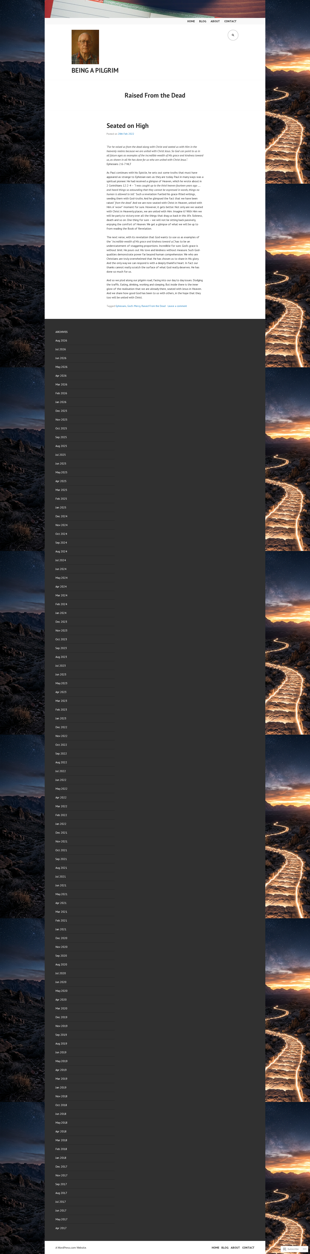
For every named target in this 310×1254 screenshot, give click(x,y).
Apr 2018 (61, 1131)
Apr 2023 (61, 692)
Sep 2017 (61, 1184)
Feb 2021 (61, 920)
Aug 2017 (61, 1193)
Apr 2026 (61, 375)
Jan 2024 (60, 613)
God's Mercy (133, 306)
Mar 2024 (61, 595)
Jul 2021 (60, 876)
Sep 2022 (61, 753)
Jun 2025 (60, 463)
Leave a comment (177, 306)
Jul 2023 (60, 665)
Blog (202, 21)
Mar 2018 (61, 1140)
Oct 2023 (61, 639)
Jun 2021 (60, 885)
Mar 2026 (61, 384)
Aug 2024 (61, 551)
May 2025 (61, 472)
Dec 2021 (61, 832)
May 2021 (61, 894)
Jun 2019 (60, 1052)
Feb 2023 (61, 709)
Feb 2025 (61, 498)
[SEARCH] (233, 35)
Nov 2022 (61, 736)
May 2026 (61, 367)
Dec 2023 (61, 621)
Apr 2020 (61, 999)
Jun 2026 (60, 358)
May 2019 (61, 1061)
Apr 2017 (61, 1228)
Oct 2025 (61, 428)
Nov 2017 (61, 1175)
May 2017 (61, 1219)
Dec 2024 (61, 516)
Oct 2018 (61, 1105)
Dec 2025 (61, 410)
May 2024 (61, 577)
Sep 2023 (61, 648)
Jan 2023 (60, 718)
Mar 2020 (61, 1008)
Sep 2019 (61, 1034)
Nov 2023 (61, 630)
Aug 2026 (61, 340)
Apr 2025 (61, 481)
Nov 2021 (61, 841)
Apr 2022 (61, 797)
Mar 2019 (61, 1078)
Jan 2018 (60, 1157)
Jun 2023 (60, 674)
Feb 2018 (61, 1149)
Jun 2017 (60, 1210)
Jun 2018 (60, 1114)
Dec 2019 (61, 1017)
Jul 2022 (60, 771)
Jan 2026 (60, 402)
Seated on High (128, 125)
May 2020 (61, 991)
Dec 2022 (61, 727)
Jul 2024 (60, 560)
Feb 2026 (61, 393)
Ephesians (121, 306)
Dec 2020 (61, 938)
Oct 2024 (61, 534)
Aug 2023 (61, 657)
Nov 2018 (61, 1096)
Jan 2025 (60, 507)
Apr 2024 (61, 586)
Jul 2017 (60, 1201)
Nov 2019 (61, 1026)
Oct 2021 (61, 850)
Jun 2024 (60, 569)
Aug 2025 (61, 446)
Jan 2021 (60, 929)
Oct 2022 (61, 744)
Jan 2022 (60, 824)
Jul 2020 (60, 973)
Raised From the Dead (154, 306)
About (215, 21)
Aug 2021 (61, 867)
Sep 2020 (61, 955)
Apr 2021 (61, 903)
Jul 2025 (60, 454)
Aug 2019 (61, 1043)
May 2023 (61, 683)
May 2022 (61, 788)
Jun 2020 (60, 982)
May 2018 (61, 1122)
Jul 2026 (60, 349)
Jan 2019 (60, 1087)
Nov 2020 (61, 947)
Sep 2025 (61, 437)
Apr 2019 (61, 1070)
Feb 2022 (61, 815)
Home (191, 21)
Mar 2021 (61, 911)
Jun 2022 (60, 780)
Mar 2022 (61, 806)
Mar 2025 (61, 490)
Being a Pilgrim (95, 70)
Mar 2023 (61, 701)
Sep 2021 (61, 859)
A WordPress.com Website (70, 1247)
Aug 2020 (61, 964)
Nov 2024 (61, 525)
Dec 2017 (61, 1166)
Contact (230, 21)
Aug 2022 (61, 762)
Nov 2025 (61, 419)
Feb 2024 (61, 604)
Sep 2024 (61, 542)
